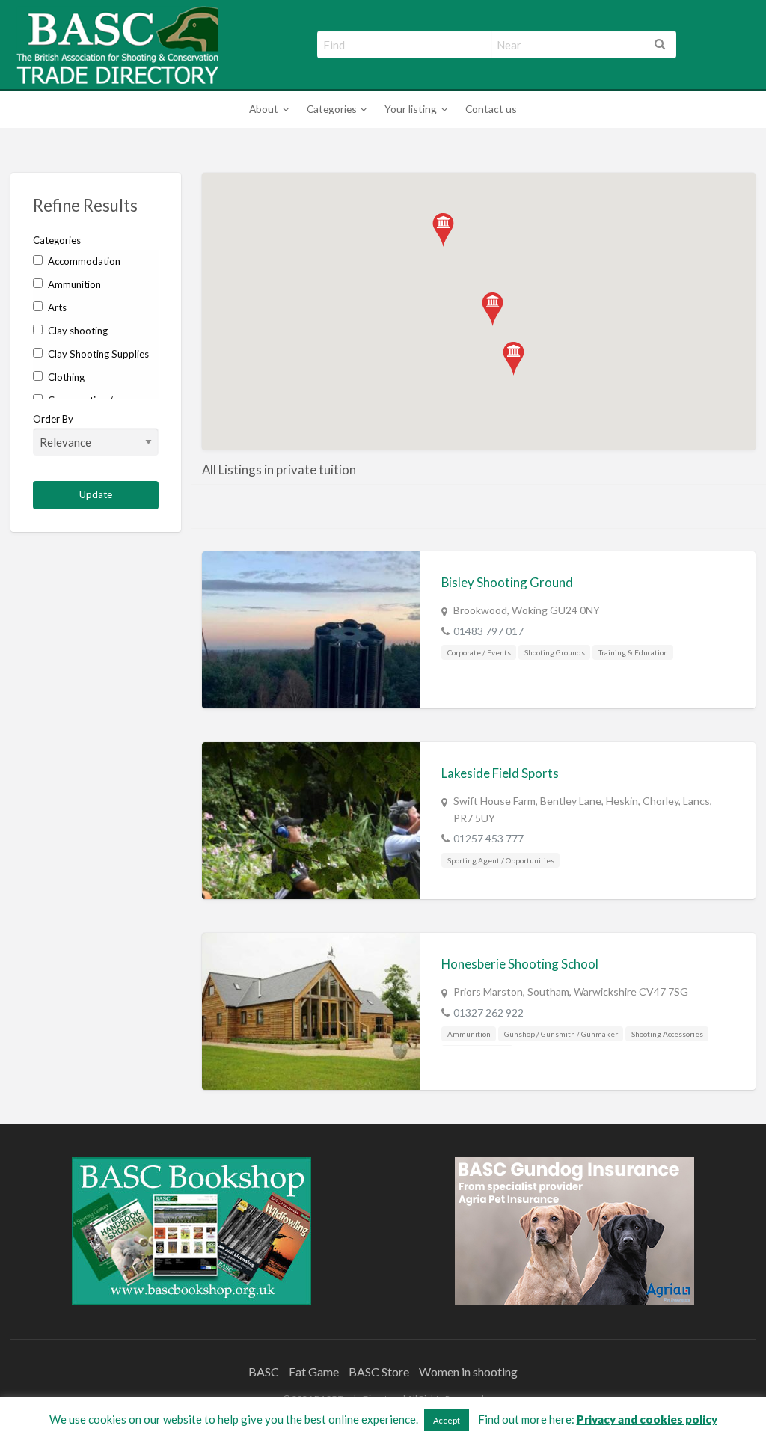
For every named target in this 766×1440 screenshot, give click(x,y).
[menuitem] (266, 109)
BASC (263, 1371)
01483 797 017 (488, 631)
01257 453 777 (488, 838)
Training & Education (633, 652)
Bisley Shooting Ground (507, 582)
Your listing (410, 108)
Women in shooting (468, 1371)
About (263, 108)
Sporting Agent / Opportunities (500, 860)
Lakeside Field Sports (500, 773)
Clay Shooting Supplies (97, 354)
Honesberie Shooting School (519, 964)
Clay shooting (77, 331)
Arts (56, 307)
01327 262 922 (488, 1012)
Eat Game (314, 1371)
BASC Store (379, 1371)
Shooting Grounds (554, 652)
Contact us (491, 108)
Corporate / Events (479, 652)
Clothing (65, 377)
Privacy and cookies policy (647, 1419)
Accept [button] (446, 1420)
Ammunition (73, 284)
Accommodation (83, 261)
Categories (332, 108)
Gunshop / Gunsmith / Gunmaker (561, 1033)
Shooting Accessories (667, 1033)
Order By (53, 419)
